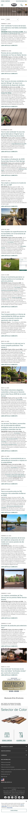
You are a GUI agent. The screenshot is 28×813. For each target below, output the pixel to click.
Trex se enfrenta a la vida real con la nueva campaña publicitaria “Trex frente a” (13, 345)
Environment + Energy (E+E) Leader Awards (14, 474)
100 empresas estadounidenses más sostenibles (12, 506)
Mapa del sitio (4, 776)
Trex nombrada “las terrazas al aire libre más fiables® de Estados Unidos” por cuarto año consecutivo (13, 671)
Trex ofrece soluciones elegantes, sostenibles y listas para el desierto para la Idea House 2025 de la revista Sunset (13, 393)
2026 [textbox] (8, 19)
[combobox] (12, 19)
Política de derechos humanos (7, 767)
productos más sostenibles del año (9, 444)
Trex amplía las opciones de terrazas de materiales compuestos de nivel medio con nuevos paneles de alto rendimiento (13, 541)
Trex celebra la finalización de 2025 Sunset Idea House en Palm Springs (13, 160)
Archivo (3, 19)
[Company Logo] (14, 4)
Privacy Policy (9, 807)
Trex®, (19, 33)
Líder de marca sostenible (12, 438)
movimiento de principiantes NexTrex (9, 290)
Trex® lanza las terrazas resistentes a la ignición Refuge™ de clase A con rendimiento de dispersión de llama (14, 83)
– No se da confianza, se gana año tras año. (14, 32)
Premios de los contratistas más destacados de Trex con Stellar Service (13, 54)
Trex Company (4, 164)
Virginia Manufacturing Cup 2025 (19, 143)
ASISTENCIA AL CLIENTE (7, 746)
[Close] (26, 801)
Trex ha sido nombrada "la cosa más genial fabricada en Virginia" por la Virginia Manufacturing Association (13, 134)
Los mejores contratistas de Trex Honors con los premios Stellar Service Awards (14, 597)
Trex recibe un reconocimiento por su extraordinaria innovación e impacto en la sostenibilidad (14, 460)
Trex (21, 352)
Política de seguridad (5, 764)
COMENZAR (4, 755)
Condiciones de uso (5, 774)
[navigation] (14, 3)
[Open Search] (22, 5)
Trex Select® (4, 441)
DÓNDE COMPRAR (5, 1)
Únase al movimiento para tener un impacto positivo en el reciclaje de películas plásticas (12, 279)
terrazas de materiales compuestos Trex (16, 476)
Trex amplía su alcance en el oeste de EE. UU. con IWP (13, 184)
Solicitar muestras (21, 1)
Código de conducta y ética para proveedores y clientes (13, 769)
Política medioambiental (6, 772)
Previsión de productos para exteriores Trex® (14, 626)
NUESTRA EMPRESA (6, 751)
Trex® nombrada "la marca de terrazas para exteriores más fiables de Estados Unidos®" (14, 28)
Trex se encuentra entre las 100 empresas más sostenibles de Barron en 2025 (13, 493)
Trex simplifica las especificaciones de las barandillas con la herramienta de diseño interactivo (13, 233)
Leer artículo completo (9, 45)
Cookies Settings (14, 810)
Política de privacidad (5, 762)
